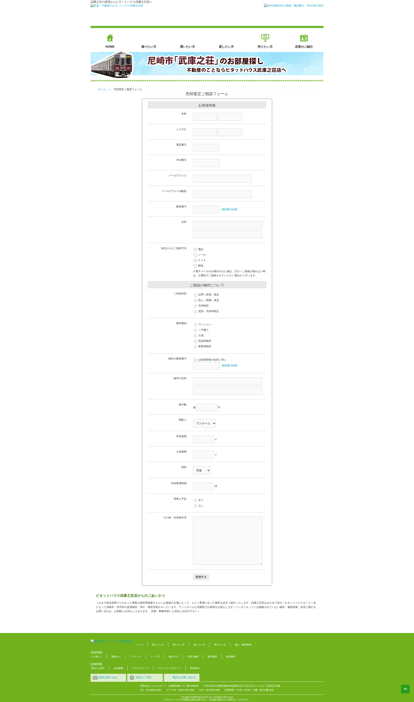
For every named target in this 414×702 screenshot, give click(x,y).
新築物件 (230, 656)
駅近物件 (212, 656)
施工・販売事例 (243, 644)
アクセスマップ (140, 668)
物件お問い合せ (108, 677)
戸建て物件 (193, 656)
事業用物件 (204, 346)
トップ (139, 644)
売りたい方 (265, 46)
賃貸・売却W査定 (208, 311)
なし (201, 505)
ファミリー (135, 656)
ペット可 (155, 656)
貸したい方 (226, 46)
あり (201, 499)
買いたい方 (187, 46)
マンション (204, 324)
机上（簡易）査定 (208, 300)
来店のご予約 (143, 677)
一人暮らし (96, 656)
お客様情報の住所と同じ (212, 359)
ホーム (102, 89)
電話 (200, 249)
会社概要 (118, 668)
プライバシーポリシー (169, 668)
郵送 (200, 265)
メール (202, 254)
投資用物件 (204, 340)
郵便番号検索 (229, 209)
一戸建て (203, 329)
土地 (201, 335)
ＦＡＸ (202, 260)
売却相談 (203, 305)
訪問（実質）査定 (208, 294)
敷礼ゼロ (173, 656)
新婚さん (116, 656)
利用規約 (194, 668)
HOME (109, 46)
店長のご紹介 (304, 46)
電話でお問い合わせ (184, 677)
